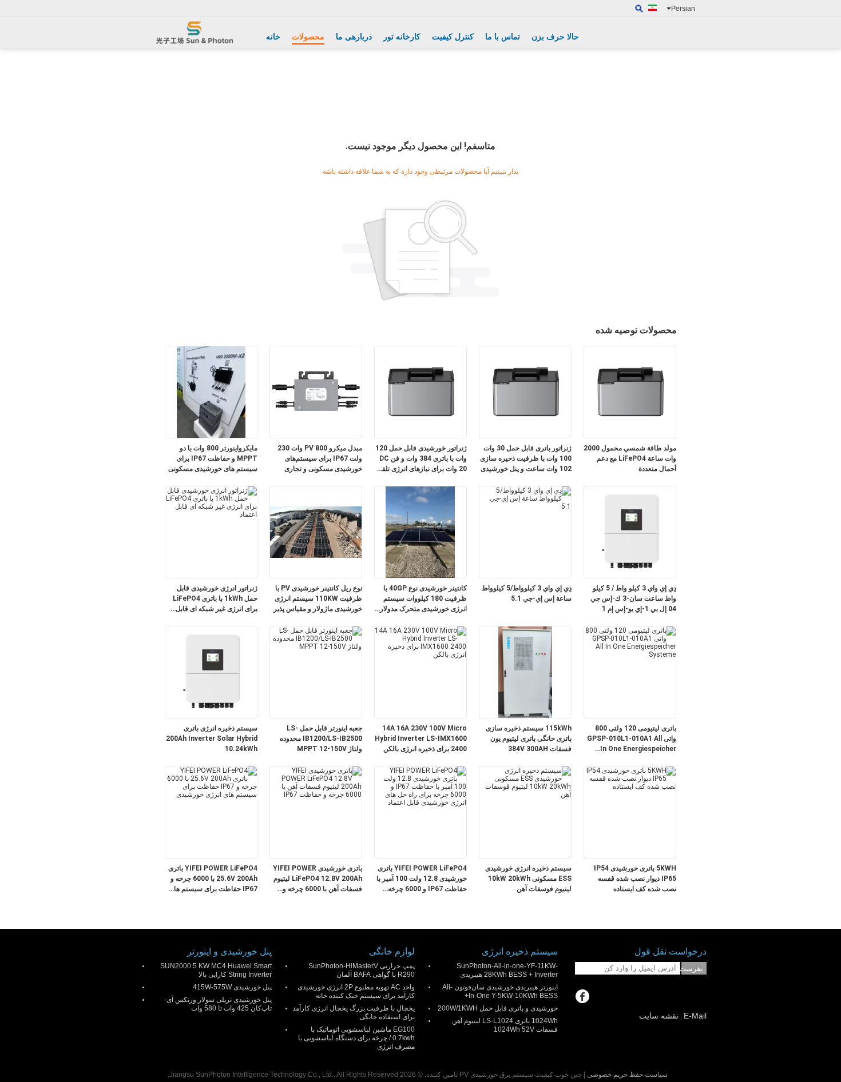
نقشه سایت (659, 1015)
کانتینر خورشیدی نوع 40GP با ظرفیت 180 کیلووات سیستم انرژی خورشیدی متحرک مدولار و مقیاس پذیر (421, 599)
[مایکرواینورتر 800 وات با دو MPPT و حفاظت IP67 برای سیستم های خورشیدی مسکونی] (211, 392)
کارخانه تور (401, 36)
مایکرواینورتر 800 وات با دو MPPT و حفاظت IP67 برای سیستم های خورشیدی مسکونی (212, 458)
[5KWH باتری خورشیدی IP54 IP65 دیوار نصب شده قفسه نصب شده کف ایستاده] (630, 778)
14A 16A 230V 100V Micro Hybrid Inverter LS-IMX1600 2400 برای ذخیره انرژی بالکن (421, 738)
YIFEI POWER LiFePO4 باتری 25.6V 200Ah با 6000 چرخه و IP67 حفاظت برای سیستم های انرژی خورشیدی (212, 879)
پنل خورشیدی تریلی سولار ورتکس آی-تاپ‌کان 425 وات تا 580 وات (218, 1004)
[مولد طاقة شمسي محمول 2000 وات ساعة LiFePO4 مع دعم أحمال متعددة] (630, 392)
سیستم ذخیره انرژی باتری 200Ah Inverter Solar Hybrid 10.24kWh (211, 738)
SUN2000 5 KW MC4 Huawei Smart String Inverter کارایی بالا (216, 970)
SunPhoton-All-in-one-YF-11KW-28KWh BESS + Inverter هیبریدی (507, 970)
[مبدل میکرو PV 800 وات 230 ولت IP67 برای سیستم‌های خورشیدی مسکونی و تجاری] (316, 392)
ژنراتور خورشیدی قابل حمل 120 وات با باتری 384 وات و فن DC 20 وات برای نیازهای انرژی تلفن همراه (421, 459)
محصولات (308, 36)
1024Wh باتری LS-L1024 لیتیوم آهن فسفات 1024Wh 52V (505, 1025)
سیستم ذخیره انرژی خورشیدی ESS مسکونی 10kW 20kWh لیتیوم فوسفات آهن (528, 878)
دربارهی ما (354, 36)
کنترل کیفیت (453, 36)
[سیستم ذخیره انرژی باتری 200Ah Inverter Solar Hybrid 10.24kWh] (211, 672)
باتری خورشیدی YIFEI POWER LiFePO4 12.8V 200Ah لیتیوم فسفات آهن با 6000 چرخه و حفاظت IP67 (317, 879)
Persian (683, 9)
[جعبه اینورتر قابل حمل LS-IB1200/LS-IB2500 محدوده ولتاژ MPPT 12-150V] (316, 638)
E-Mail (695, 1015)
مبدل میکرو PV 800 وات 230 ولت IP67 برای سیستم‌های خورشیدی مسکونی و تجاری (319, 458)
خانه (273, 36)
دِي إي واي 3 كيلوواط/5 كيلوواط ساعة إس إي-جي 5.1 (527, 593)
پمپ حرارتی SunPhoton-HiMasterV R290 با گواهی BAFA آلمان (361, 970)
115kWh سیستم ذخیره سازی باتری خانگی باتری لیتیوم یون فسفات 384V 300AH (529, 738)
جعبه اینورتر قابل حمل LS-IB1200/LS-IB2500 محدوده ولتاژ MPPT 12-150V (321, 738)
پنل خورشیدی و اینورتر (229, 951)
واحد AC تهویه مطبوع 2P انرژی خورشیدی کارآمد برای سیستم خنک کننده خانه (356, 991)
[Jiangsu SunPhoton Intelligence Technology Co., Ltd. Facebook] (582, 997)
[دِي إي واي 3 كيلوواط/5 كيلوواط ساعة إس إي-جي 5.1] (525, 498)
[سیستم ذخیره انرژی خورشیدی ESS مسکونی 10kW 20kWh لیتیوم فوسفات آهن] (525, 782)
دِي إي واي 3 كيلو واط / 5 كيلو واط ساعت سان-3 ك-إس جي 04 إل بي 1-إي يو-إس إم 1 (633, 598)
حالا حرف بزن (555, 36)
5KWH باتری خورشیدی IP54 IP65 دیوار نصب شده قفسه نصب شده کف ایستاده (635, 878)
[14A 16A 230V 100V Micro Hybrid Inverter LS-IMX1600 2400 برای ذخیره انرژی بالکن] (420, 642)
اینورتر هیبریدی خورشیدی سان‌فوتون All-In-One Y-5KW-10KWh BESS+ (500, 991)
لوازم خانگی (392, 951)
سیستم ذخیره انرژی (520, 951)
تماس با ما (502, 36)
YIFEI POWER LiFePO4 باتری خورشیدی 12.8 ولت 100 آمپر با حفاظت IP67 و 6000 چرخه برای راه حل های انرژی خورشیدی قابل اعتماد (421, 879)
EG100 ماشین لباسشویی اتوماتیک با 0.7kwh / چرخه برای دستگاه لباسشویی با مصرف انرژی (356, 1038)
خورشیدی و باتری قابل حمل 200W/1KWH (498, 1008)
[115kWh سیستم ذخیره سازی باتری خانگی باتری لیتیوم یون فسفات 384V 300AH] (525, 672)
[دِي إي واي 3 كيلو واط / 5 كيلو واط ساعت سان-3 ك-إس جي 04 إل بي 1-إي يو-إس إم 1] (630, 532)
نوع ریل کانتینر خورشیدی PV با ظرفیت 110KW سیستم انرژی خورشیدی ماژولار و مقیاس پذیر (317, 598)
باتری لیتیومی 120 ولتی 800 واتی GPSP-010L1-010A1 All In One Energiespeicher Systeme (631, 739)
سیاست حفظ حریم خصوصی (627, 1075)
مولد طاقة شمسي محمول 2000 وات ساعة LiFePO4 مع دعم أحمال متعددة (630, 458)
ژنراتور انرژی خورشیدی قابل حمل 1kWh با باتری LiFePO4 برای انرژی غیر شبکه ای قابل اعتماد (215, 599)
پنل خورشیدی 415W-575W (232, 987)
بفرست (692, 968)
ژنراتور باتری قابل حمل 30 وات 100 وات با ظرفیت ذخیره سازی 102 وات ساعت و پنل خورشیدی (526, 458)
